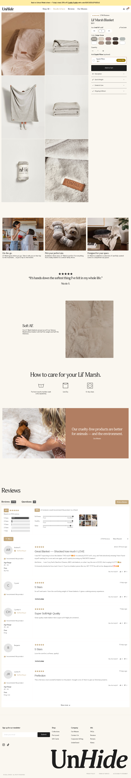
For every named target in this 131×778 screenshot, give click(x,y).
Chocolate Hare (115, 43)
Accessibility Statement (120, 773)
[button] (100, 15)
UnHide (10, 774)
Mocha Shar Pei (101, 43)
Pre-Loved (55, 735)
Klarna (92, 743)
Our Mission (97, 438)
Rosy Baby (108, 39)
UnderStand (75, 743)
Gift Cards (55, 739)
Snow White (94, 43)
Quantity (94, 47)
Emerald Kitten (122, 39)
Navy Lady (122, 43)
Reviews (93, 735)
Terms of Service (104, 773)
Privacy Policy (91, 773)
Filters (9, 539)
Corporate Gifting (77, 739)
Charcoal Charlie (115, 39)
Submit (43, 734)
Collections (55, 731)
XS (94, 31)
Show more (64, 705)
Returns (92, 739)
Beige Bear (101, 39)
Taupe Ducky (108, 43)
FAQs (92, 731)
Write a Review (122, 502)
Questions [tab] (28, 501)
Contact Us (75, 735)
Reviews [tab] (8, 501)
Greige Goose (94, 39)
